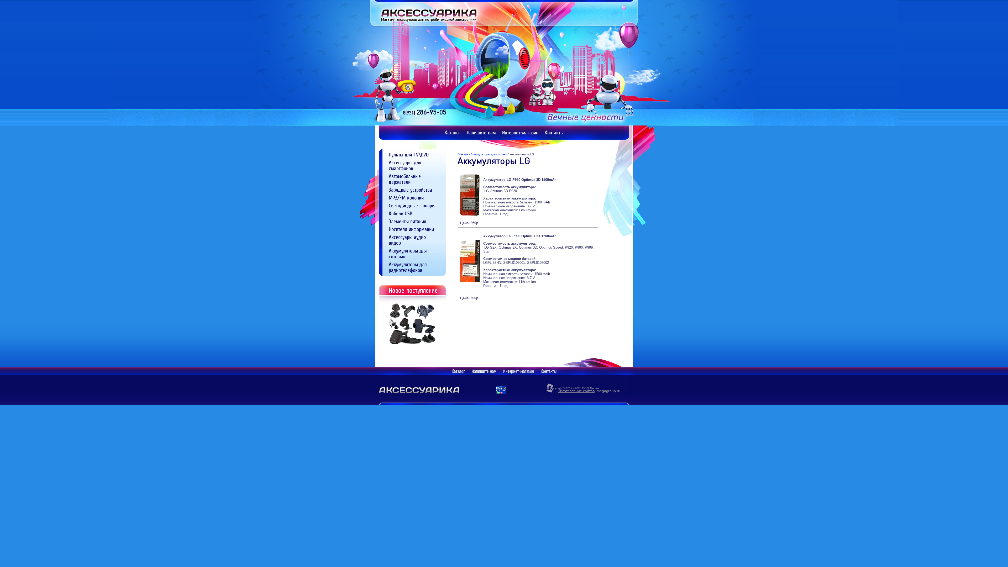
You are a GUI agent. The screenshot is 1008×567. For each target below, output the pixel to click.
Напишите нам (484, 371)
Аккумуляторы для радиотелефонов (408, 267)
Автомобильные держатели (405, 179)
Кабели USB (400, 213)
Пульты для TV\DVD (409, 155)
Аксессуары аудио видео (407, 240)
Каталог (458, 371)
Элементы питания (407, 221)
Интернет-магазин (518, 371)
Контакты (548, 371)
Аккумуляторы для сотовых (408, 253)
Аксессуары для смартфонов (405, 165)
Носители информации (411, 229)
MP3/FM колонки (406, 198)
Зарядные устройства (410, 190)
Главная (463, 154)
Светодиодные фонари (411, 205)
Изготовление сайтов (576, 391)
